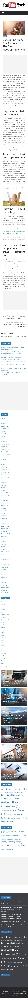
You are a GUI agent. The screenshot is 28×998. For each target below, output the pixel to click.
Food (2, 625)
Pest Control (4, 648)
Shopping (3, 655)
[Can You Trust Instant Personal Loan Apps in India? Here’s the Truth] (14, 753)
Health (4, 36)
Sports (3, 658)
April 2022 (4, 516)
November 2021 (5, 528)
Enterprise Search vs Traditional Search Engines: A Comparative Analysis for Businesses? (11, 700)
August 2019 (4, 593)
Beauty (3, 604)
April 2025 (4, 439)
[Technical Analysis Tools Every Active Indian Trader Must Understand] (14, 678)
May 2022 (3, 513)
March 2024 (4, 464)
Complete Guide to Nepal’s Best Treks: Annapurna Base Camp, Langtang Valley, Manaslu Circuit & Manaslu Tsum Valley (11, 357)
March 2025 (4, 441)
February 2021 (5, 552)
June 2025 (3, 434)
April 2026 (4, 421)
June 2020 (3, 572)
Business (3, 607)
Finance (3, 622)
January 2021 (4, 554)
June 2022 (3, 510)
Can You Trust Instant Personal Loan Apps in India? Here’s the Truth (13, 756)
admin (12, 53)
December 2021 (5, 526)
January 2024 (4, 467)
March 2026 (4, 423)
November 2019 (5, 587)
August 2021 (4, 536)
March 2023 (4, 490)
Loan (2, 645)
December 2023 (5, 469)
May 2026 (3, 418)
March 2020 (4, 580)
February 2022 (5, 521)
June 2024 (3, 459)
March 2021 (4, 549)
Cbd (2, 612)
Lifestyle (3, 643)
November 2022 (5, 498)
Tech (2, 661)
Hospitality (4, 632)
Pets (2, 650)
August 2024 (4, 457)
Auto (2, 602)
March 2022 (4, 518)
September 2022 (5, 503)
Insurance (3, 637)
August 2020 (4, 567)
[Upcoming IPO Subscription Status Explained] (14, 734)
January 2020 (4, 585)
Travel (2, 663)
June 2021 (3, 541)
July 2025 (3, 431)
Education (3, 617)
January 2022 (4, 523)
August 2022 (4, 505)
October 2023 (4, 475)
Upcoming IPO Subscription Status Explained (13, 362)
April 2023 (4, 487)
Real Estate (4, 653)
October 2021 (4, 531)
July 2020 (3, 569)
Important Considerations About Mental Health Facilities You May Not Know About (14, 324)
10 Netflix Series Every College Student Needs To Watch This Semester (14, 317)
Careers (3, 609)
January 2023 (4, 493)
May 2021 (3, 544)
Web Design (4, 666)
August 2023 (4, 480)
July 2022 (3, 508)
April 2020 (4, 577)
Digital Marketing (5, 614)
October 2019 (4, 590)
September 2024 (5, 454)
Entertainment (5, 619)
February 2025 (5, 444)
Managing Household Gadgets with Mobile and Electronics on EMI (12, 775)
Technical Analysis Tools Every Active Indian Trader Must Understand (13, 682)
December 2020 (5, 557)
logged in (11, 336)
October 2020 (4, 562)
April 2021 (4, 546)
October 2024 (4, 451)
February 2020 (5, 582)
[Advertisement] (15, 64)
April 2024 (4, 462)
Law (2, 640)
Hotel (2, 635)
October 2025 (4, 426)
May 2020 (3, 575)
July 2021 (3, 539)
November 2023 (5, 472)
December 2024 (5, 446)
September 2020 (5, 564)
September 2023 (5, 477)
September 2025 (5, 428)
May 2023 (3, 485)
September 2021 (5, 534)
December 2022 (5, 495)
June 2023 (3, 482)
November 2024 (5, 449)
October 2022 (4, 500)
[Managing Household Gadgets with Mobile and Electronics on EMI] (14, 771)
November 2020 (5, 559)
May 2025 (3, 436)
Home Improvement (6, 630)
